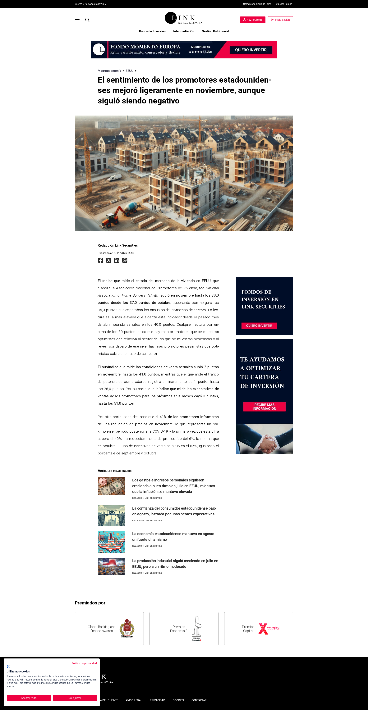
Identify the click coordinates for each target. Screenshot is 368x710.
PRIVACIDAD (157, 700)
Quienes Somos (284, 4)
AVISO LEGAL (134, 700)
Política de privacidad (84, 663)
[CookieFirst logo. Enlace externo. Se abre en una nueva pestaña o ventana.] (8, 666)
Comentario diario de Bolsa (257, 4)
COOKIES (178, 700)
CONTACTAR (199, 700)
